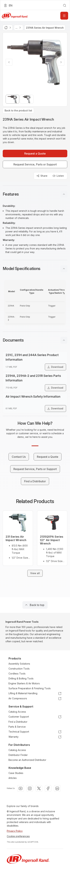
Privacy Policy (15, 830)
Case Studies (15, 773)
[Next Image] (61, 62)
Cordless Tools (16, 673)
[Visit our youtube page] (20, 788)
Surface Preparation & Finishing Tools (29, 688)
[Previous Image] (9, 62)
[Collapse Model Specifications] (63, 268)
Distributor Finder (18, 754)
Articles (12, 777)
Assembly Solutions (19, 663)
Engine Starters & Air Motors (24, 683)
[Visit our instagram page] (30, 788)
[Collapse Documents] (63, 340)
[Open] (64, 16)
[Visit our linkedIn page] (57, 788)
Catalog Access (17, 711)
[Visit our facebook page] (48, 788)
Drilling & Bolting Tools (20, 678)
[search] (64, 5)
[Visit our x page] (39, 788)
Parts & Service (17, 726)
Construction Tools (19, 668)
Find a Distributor (17, 721)
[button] (35, 194)
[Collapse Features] (63, 194)
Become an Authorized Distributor (27, 759)
